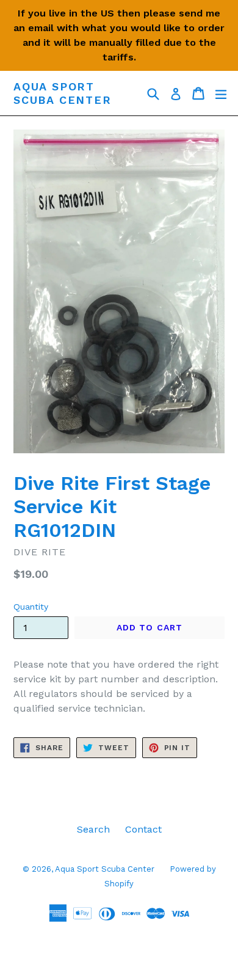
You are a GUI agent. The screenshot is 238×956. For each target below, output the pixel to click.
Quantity (30, 606)
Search (93, 829)
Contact (143, 829)
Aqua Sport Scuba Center (62, 93)
